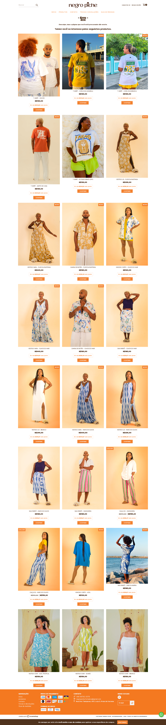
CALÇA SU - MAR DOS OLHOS (39, 592)
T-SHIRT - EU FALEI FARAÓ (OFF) (83, 179)
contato (73, 12)
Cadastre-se (126, 5)
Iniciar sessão (136, 5)
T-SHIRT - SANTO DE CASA (39, 186)
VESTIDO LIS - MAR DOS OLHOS (127, 430)
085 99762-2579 (83, 697)
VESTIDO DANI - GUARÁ (83, 674)
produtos (63, 12)
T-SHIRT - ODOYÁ (38, 98)
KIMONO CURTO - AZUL (83, 592)
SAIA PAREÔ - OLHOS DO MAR (127, 348)
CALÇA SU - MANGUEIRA (127, 511)
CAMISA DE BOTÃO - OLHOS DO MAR (83, 348)
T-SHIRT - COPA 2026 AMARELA (83, 91)
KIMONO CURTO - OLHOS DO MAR (127, 267)
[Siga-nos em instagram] (119, 697)
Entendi (122, 722)
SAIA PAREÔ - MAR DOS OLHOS (39, 511)
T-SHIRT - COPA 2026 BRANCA (127, 91)
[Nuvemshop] (28, 717)
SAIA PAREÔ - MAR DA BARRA (127, 585)
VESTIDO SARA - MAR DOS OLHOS (83, 430)
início (53, 12)
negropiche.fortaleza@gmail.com (88, 699)
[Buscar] (36, 5)
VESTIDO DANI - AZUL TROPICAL (39, 674)
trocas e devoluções (89, 12)
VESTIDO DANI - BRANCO (127, 674)
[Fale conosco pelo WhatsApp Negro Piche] (161, 714)
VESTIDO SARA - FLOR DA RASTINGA (39, 267)
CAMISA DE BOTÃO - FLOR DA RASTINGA (83, 267)
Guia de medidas (108, 12)
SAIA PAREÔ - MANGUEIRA (83, 511)
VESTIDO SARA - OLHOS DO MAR (38, 348)
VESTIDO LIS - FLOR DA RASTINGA (127, 179)
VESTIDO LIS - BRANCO (39, 430)
